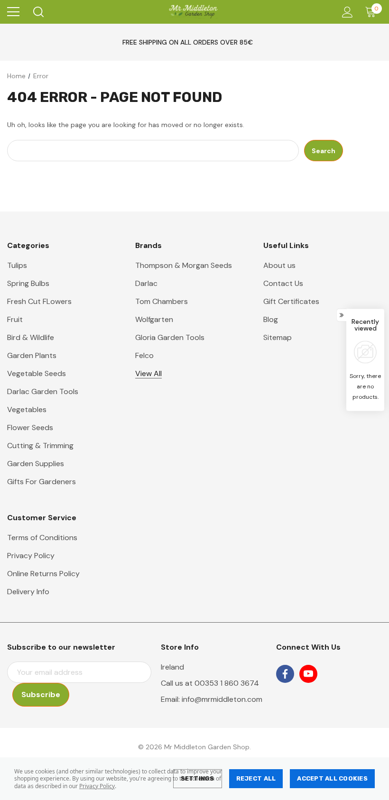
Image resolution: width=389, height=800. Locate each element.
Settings (197, 778)
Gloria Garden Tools (169, 337)
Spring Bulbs (28, 283)
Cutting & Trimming (40, 446)
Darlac (146, 283)
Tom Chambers (161, 301)
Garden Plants (31, 355)
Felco (144, 355)
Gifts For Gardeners (41, 482)
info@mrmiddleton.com (222, 699)
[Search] (38, 12)
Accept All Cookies (332, 778)
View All (148, 373)
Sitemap (277, 337)
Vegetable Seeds (36, 373)
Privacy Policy (97, 786)
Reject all (256, 778)
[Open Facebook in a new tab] (285, 674)
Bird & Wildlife (30, 337)
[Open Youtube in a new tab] (308, 674)
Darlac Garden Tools (42, 391)
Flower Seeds (30, 427)
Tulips (17, 265)
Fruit (15, 319)
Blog (270, 319)
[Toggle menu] (13, 12)
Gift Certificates (291, 301)
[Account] (345, 12)
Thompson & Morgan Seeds (183, 265)
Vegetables (26, 409)
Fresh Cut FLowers (39, 301)
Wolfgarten (154, 319)
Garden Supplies (35, 464)
